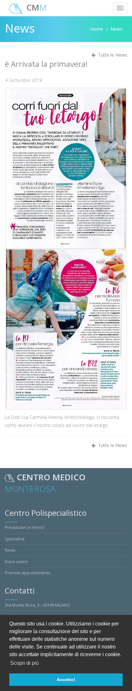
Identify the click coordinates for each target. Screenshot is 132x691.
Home (96, 29)
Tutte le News (111, 445)
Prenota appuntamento (28, 573)
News (10, 550)
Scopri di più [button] (24, 663)
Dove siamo (16, 561)
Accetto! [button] (66, 679)
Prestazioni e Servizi (25, 527)
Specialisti (14, 539)
